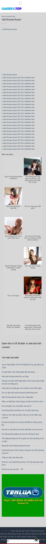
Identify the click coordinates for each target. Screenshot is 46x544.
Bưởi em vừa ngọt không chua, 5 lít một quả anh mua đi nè (22, 463)
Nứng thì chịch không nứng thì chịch (16, 446)
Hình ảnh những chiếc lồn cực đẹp (15, 376)
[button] (20, 3)
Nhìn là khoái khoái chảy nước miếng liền (17, 397)
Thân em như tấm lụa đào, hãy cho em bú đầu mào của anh (22, 416)
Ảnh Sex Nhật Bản (8, 16)
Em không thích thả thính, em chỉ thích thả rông (20, 410)
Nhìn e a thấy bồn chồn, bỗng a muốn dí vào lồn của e (22, 401)
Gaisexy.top (6, 531)
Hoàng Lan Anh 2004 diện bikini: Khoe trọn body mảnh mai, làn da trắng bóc (23, 382)
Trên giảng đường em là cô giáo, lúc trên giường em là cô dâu (23, 439)
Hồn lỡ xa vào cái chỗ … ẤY (12, 469)
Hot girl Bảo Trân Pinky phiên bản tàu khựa (18, 372)
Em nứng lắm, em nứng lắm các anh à (16, 406)
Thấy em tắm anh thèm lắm (12, 457)
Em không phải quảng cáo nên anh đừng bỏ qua (20, 434)
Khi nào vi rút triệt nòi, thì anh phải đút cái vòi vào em (22, 429)
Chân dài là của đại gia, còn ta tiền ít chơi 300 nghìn (22, 388)
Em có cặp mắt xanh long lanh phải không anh (20, 393)
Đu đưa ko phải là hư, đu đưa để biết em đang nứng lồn (22, 423)
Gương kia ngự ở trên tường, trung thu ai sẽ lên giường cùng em (23, 451)
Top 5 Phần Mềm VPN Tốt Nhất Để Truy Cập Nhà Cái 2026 (22, 366)
